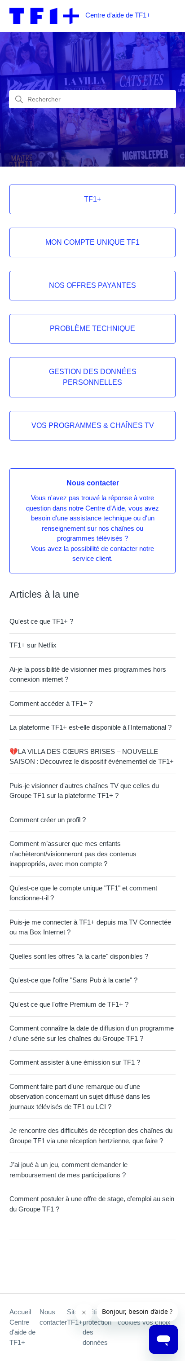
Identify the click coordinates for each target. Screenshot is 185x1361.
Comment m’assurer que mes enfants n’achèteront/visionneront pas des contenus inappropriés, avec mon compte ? (73, 854)
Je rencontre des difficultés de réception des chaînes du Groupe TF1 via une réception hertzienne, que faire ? (90, 1136)
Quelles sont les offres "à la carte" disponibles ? (78, 956)
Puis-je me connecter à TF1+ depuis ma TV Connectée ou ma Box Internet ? (90, 927)
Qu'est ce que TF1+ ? (41, 621)
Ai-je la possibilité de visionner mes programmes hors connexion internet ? (87, 674)
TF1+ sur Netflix (33, 645)
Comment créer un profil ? (47, 820)
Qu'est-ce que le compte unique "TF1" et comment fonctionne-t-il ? (83, 893)
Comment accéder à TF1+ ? (50, 703)
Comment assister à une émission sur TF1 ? (74, 1062)
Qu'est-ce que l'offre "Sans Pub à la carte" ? (73, 980)
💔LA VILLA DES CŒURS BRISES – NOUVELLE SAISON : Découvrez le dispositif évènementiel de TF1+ (91, 757)
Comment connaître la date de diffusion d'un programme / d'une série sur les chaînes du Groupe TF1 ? (91, 1033)
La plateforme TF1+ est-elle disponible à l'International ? (90, 727)
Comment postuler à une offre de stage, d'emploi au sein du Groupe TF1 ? (91, 1204)
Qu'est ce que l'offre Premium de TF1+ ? (68, 1004)
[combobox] (92, 99)
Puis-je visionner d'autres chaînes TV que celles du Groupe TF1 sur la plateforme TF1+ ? (84, 791)
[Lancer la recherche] (19, 99)
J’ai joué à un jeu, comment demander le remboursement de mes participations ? (68, 1170)
